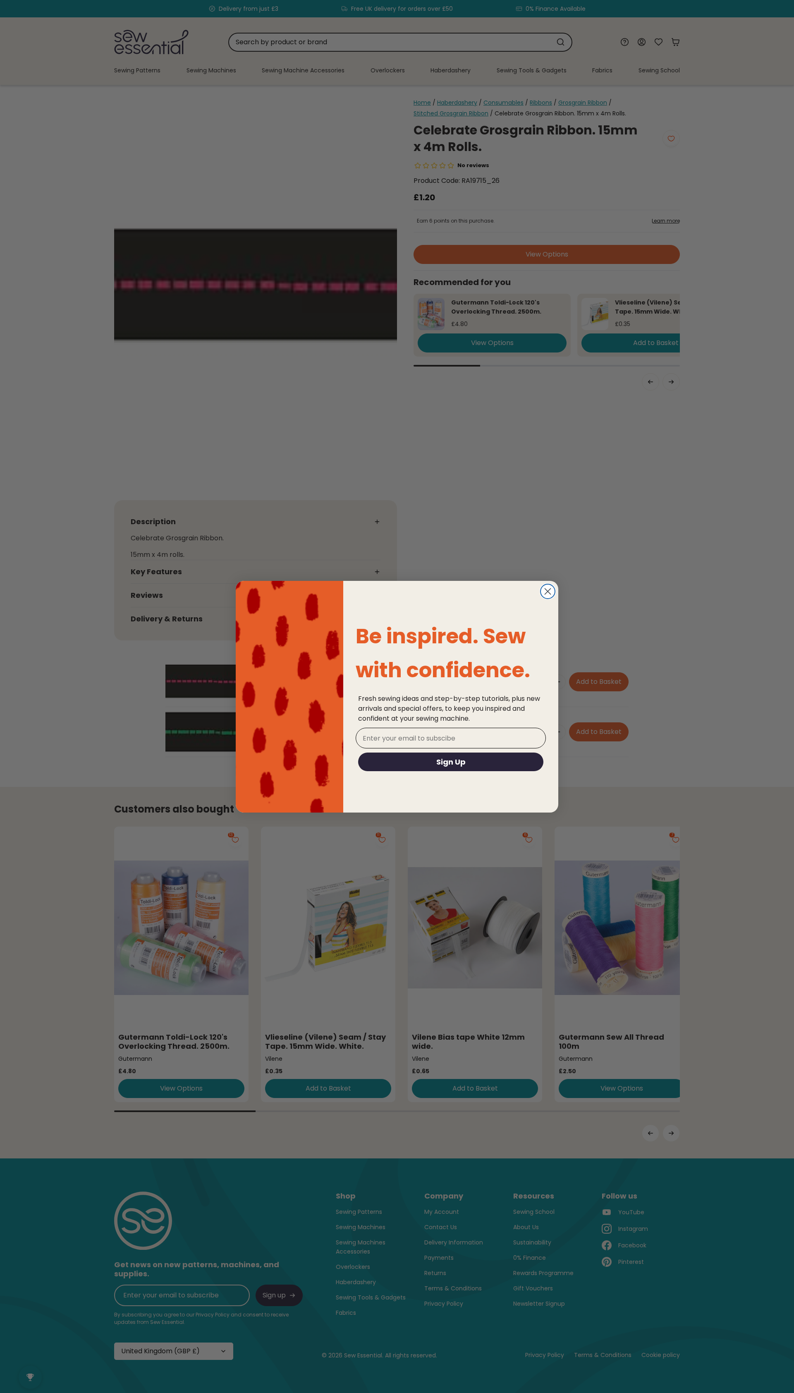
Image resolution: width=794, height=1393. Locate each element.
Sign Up (451, 762)
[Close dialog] (547, 591)
